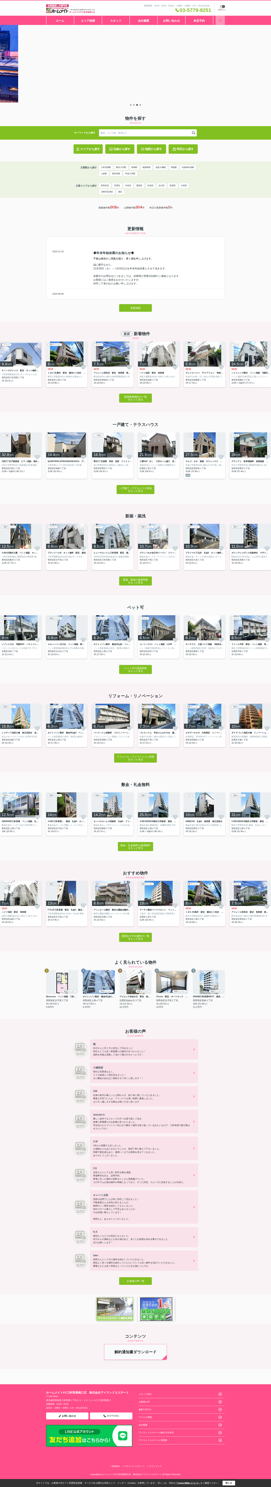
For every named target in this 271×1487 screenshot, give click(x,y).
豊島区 (139, 185)
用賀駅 (174, 167)
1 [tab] (131, 105)
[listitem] (67, 364)
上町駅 (104, 173)
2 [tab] (134, 105)
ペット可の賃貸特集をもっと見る (135, 669)
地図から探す (153, 149)
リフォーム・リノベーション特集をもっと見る (135, 758)
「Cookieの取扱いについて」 (187, 1483)
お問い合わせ (171, 20)
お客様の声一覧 (135, 1281)
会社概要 (143, 20)
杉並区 (150, 185)
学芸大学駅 (130, 173)
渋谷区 (128, 185)
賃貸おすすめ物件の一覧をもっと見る (135, 937)
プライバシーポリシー (134, 1466)
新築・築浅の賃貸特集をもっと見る (135, 581)
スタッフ (115, 20)
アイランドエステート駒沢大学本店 (156, 1432)
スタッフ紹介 (145, 1394)
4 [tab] (140, 105)
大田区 (184, 185)
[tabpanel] (135, 64)
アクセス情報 (145, 1417)
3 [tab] (137, 105)
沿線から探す (121, 149)
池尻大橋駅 (161, 167)
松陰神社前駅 (188, 167)
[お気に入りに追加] (37, 366)
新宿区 (173, 185)
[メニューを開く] (220, 20)
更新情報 (135, 308)
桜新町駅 (146, 167)
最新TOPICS (145, 1409)
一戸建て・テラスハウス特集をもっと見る (135, 489)
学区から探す (185, 149)
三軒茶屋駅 (106, 167)
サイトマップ (155, 1466)
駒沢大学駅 (121, 167)
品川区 (162, 185)
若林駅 (134, 167)
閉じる (229, 1483)
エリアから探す (90, 149)
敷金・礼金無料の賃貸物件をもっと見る (135, 846)
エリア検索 (88, 20)
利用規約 (116, 1466)
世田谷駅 (116, 173)
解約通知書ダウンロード (135, 1352)
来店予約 (199, 20)
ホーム (60, 20)
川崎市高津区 (107, 192)
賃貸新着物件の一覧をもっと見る (135, 398)
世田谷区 (105, 185)
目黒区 (117, 185)
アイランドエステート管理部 (153, 1440)
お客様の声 (144, 1402)
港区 (120, 192)
